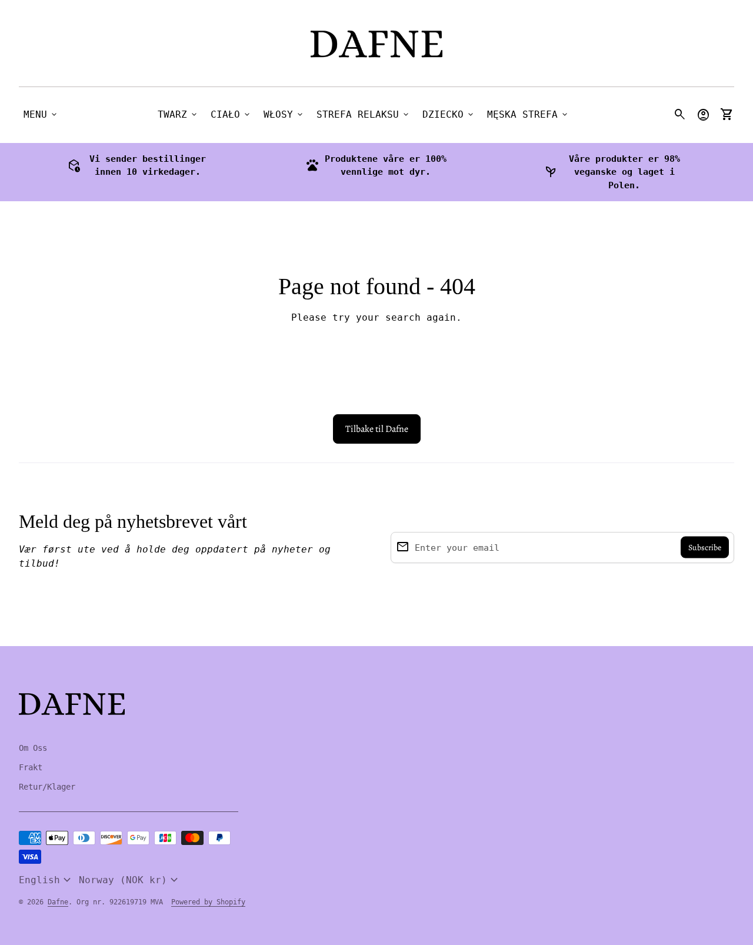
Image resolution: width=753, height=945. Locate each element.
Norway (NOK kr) (130, 880)
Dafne (58, 902)
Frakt (30, 767)
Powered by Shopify (208, 902)
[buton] (46, 880)
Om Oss (33, 748)
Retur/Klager (47, 786)
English (46, 880)
